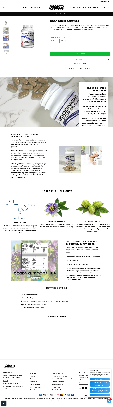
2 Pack (63, 41)
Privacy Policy (56, 387)
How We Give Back (57, 390)
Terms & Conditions (58, 381)
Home (25, 7)
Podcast (33, 376)
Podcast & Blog (76, 7)
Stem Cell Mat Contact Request (62, 379)
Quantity (53, 46)
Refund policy (34, 390)
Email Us (5, 380)
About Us (33, 373)
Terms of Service (35, 387)
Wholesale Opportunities (59, 376)
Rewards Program (57, 373)
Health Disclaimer (57, 384)
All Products (37, 7)
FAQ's (32, 379)
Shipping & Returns (36, 384)
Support (92, 7)
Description (80, 59)
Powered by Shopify (56, 401)
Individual (54, 41)
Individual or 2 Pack (58, 37)
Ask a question (80, 63)
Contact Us (33, 381)
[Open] (3, 403)
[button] (109, 401)
